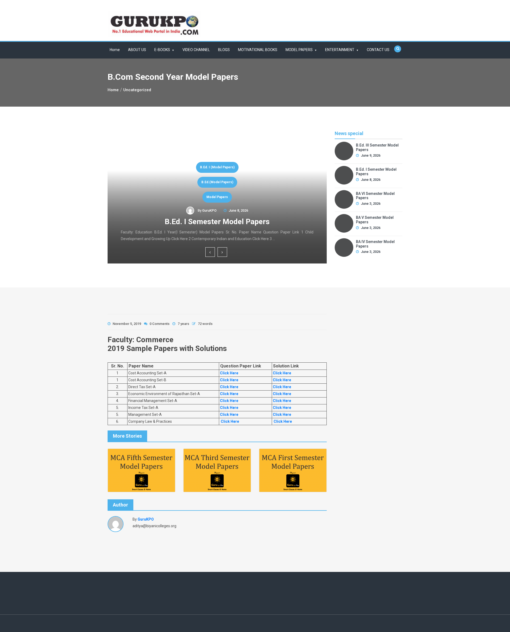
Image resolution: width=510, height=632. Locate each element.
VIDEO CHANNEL (196, 50)
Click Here (228, 373)
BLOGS (224, 50)
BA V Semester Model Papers (375, 219)
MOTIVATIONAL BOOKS (257, 50)
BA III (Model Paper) (219, 182)
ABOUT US (137, 50)
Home (115, 50)
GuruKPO (212, 210)
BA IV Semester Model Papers (375, 244)
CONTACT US (378, 50)
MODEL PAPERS (299, 50)
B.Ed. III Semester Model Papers (377, 147)
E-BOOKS (162, 50)
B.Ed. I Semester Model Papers (376, 171)
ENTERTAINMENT (339, 50)
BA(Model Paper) (219, 197)
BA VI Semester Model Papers (219, 221)
